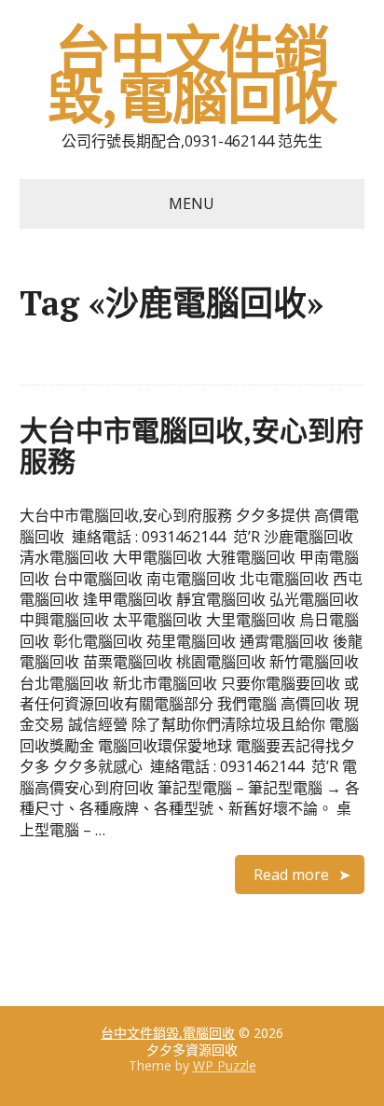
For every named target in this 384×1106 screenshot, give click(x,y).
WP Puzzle (224, 1065)
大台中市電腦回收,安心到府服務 (191, 446)
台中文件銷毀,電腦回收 (192, 74)
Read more (291, 874)
